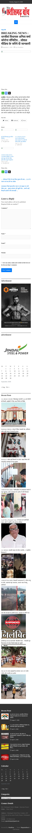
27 (27, 376)
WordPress (11, 827)
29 (6, 378)
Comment (4, 208)
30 (10, 378)
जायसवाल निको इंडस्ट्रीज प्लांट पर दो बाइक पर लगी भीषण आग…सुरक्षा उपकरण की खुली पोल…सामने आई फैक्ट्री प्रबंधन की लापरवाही (15, 188)
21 (2, 376)
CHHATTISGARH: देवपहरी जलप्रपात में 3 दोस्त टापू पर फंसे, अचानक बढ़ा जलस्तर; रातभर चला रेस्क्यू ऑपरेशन (16, 583)
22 (6, 376)
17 (14, 373)
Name (3, 233)
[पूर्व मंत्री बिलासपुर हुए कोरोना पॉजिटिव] (7, 132)
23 (10, 376)
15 (6, 373)
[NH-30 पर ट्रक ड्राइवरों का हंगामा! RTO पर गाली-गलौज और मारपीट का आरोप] (16, 686)
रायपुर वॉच (3, 29)
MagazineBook (25, 827)
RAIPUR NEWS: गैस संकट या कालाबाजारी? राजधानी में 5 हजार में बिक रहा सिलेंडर (20, 735)
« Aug (3, 387)
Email (3, 243)
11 (19, 371)
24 (14, 376)
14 (2, 373)
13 (27, 371)
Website (3, 252)
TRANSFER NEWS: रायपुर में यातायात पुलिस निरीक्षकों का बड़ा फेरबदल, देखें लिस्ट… (20, 746)
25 (19, 376)
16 (10, 373)
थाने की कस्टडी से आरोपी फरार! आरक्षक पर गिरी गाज (15, 613)
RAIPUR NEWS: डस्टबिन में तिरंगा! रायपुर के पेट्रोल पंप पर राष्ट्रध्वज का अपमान (19, 716)
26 (23, 376)
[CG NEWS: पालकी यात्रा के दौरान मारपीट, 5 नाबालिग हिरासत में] (16, 566)
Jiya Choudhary (19, 47)
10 (14, 371)
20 (27, 373)
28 (2, 378)
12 (23, 371)
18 (19, 373)
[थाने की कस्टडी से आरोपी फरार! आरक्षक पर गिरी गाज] (16, 626)
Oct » (7, 387)
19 (23, 373)
